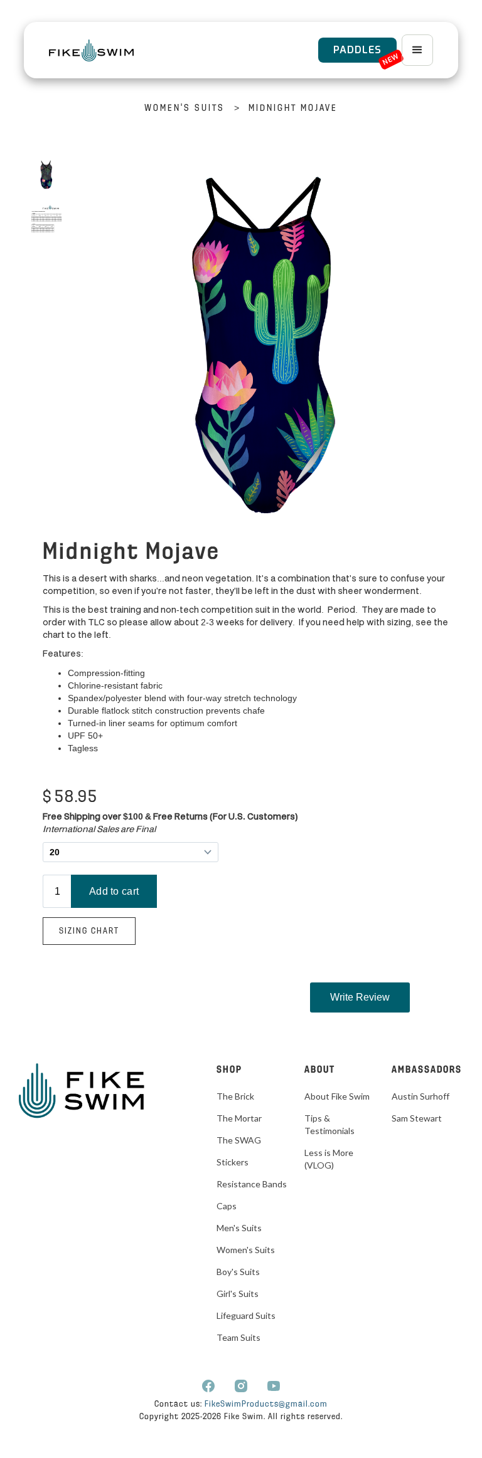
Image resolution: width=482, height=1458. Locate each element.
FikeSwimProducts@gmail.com (266, 1404)
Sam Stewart (417, 1118)
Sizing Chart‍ (89, 931)
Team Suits (238, 1337)
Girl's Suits (238, 1293)
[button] (417, 50)
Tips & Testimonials (329, 1124)
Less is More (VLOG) (328, 1158)
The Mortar (239, 1118)
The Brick (235, 1096)
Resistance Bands (252, 1184)
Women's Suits (184, 108)
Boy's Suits (238, 1271)
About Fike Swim (337, 1096)
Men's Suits (239, 1227)
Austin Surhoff (420, 1096)
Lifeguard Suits (246, 1315)
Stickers (233, 1162)
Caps (227, 1205)
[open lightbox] (46, 174)
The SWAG (239, 1140)
